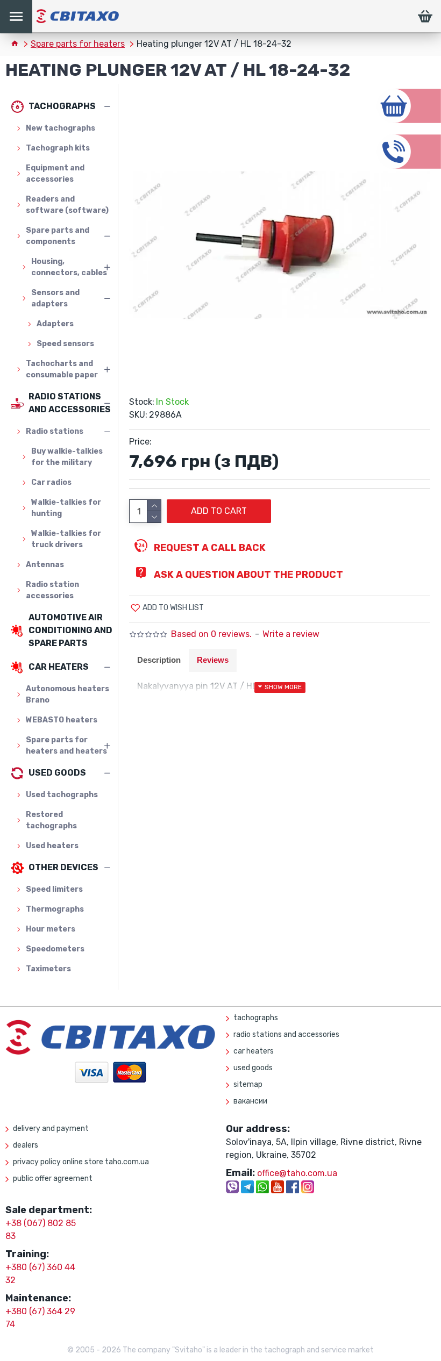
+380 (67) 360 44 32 (40, 1273)
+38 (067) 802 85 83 (40, 1229)
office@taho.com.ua (297, 1173)
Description (159, 659)
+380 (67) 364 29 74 (40, 1317)
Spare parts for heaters (78, 44)
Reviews (213, 659)
